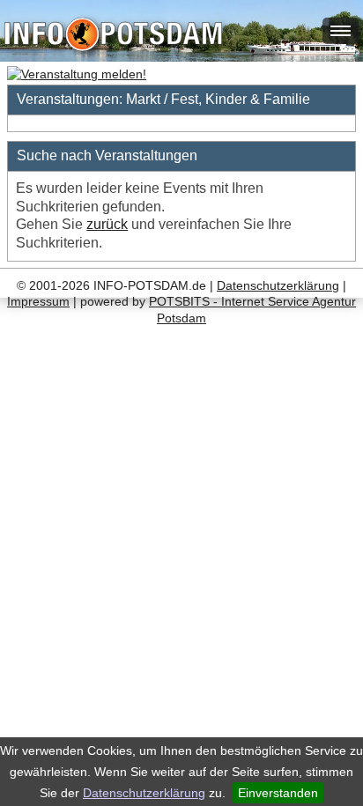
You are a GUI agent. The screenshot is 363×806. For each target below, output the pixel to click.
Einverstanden (278, 793)
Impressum (38, 301)
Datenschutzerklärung (144, 793)
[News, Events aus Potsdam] (113, 36)
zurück (107, 224)
